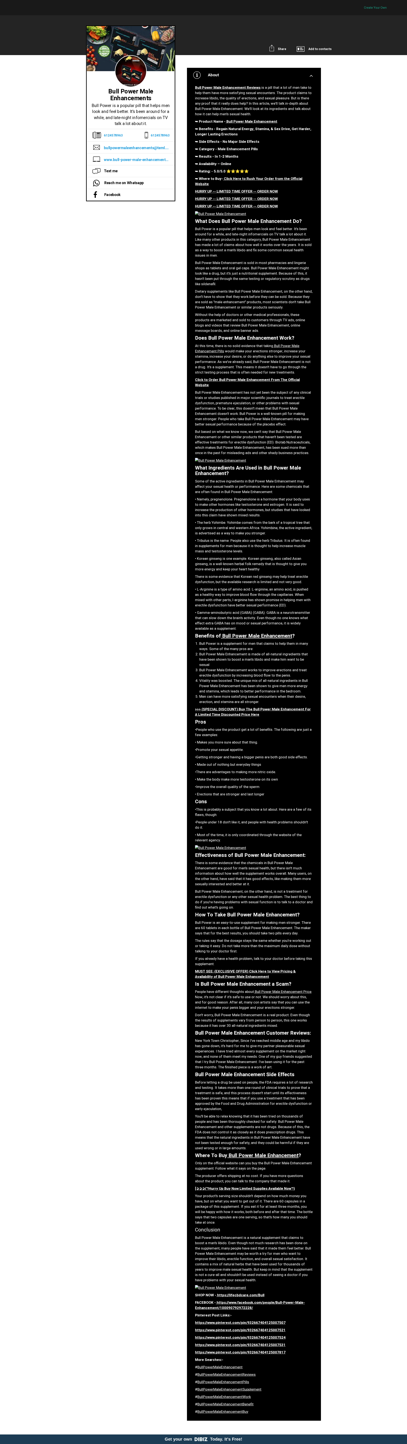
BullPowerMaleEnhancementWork (224, 1397)
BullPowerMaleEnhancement (220, 1367)
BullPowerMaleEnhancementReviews (226, 1374)
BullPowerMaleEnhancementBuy (222, 1411)
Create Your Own (375, 8)
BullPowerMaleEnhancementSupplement (229, 1389)
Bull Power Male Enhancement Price (282, 991)
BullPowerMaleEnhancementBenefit (225, 1404)
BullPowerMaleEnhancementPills (223, 1382)
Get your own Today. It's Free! (203, 1439)
